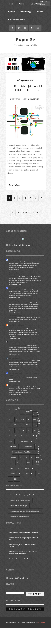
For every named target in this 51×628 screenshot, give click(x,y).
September (28, 446)
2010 (10, 441)
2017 (15, 425)
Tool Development (16, 19)
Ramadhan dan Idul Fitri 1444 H (19, 303)
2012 (15, 436)
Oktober (13, 446)
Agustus (13, 457)
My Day (11, 11)
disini (34, 245)
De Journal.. (13, 288)
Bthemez (41, 622)
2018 (34, 419)
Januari (12, 473)
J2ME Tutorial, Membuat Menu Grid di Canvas (22, 545)
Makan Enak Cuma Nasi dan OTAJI (20, 360)
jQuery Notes (13, 387)
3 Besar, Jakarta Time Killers (21, 452)
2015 (10, 430)
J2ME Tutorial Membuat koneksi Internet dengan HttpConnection (23, 552)
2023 (15, 410)
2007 (15, 479)
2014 (22, 430)
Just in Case (13, 385)
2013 (34, 430)
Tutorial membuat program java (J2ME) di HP (23, 538)
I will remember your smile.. (17, 377)
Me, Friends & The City (17, 325)
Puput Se (25, 39)
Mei (17, 463)
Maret (12, 468)
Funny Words (36, 4)
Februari (26, 468)
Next (26, 213)
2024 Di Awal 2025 (15, 290)
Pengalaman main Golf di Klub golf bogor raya (25, 511)
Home (10, 4)
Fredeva (12, 342)
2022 (28, 412)
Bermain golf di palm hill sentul (20, 500)
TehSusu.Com (14, 273)
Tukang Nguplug (15, 358)
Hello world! (13, 317)
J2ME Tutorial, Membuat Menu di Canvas (23, 532)
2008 (38, 473)
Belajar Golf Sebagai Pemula (19, 516)
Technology (25, 11)
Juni (37, 457)
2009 (25, 473)
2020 (10, 419)
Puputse (16, 99)
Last (35, 213)
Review (40, 11)
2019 (22, 419)
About (21, 4)
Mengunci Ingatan (15, 260)
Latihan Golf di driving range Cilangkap (23, 495)
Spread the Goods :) (16, 316)
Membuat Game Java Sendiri (19, 559)
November (24, 441)
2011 (27, 436)
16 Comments (33, 99)
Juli (26, 457)
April (28, 463)
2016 (28, 425)
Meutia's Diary (14, 301)
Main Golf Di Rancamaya (18, 505)
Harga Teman (13, 262)
